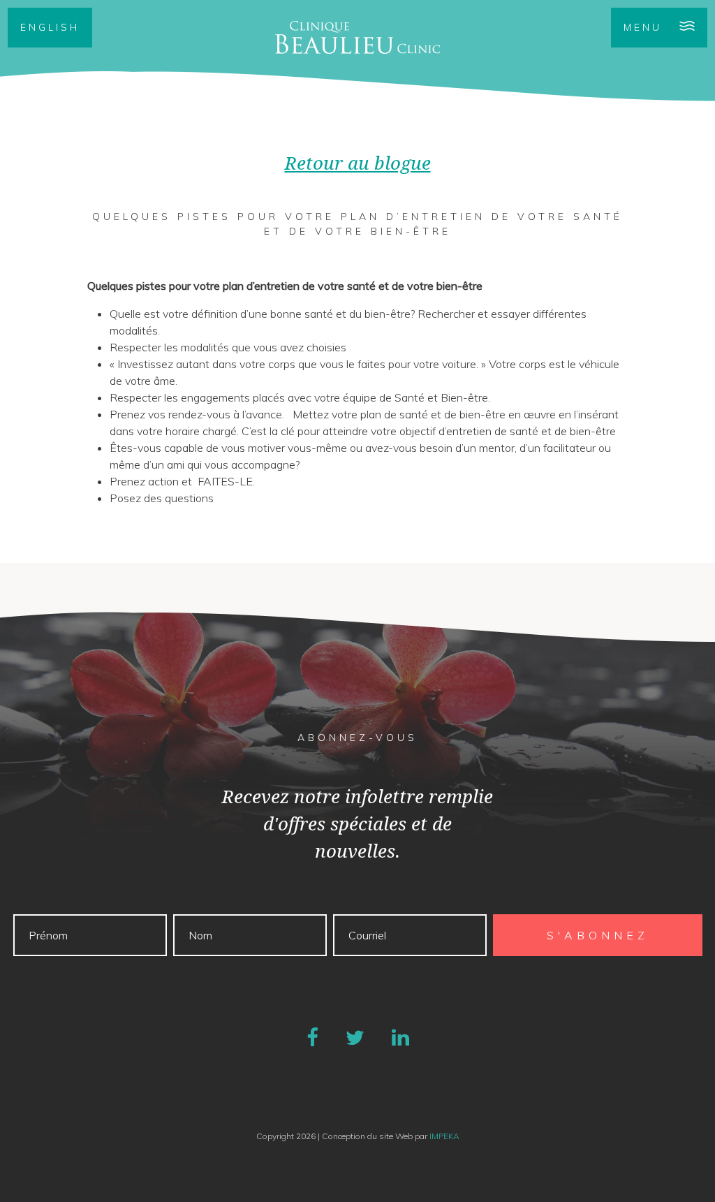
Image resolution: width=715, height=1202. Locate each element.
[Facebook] (312, 1037)
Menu (643, 27)
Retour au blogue (358, 163)
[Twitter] (355, 1037)
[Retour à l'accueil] (357, 37)
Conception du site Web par (390, 1136)
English (50, 27)
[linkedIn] (400, 1037)
